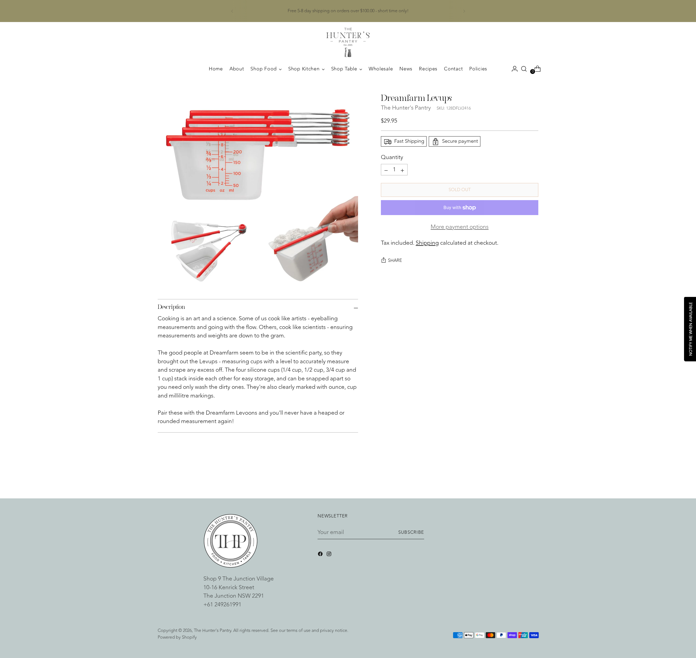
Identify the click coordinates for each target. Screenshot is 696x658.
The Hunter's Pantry (406, 108)
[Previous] (232, 11)
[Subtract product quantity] (402, 169)
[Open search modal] (523, 68)
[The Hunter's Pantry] (348, 42)
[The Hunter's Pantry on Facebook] (321, 555)
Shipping (427, 243)
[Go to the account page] (512, 68)
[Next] (464, 11)
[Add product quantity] (386, 169)
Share (395, 260)
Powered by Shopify (177, 637)
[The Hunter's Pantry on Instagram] (329, 555)
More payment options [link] (460, 227)
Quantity (392, 157)
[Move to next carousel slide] (533, 479)
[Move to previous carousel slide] (521, 480)
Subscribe (411, 532)
